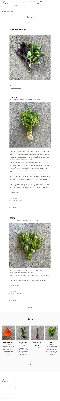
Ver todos (30, 364)
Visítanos (14, 382)
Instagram (24, 380)
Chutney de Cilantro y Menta (16, 200)
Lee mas (15, 207)
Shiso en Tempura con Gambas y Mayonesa (19, 289)
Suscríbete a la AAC (31, 1)
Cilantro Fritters (14, 198)
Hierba (35, 22)
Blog (38, 1)
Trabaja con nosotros (44, 1)
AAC (20, 1)
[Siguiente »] (37, 307)
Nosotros (16, 1)
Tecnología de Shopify (18, 398)
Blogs (5, 11)
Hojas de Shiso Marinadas (16, 293)
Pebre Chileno (13, 196)
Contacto (25, 1)
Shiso (37, 22)
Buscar (14, 385)
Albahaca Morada (17, 29)
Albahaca (29, 22)
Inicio (3, 11)
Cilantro (32, 22)
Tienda (16, 5)
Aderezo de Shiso (14, 291)
